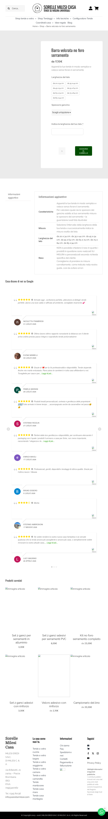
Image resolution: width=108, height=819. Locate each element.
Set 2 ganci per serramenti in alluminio (21, 639)
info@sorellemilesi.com (17, 797)
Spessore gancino (60, 105)
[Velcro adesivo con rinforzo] (54, 656)
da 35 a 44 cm (72, 83)
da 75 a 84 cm (72, 93)
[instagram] (98, 753)
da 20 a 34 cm (58, 83)
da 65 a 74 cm (58, 93)
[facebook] (88, 753)
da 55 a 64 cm (72, 88)
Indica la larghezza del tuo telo (67, 124)
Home (35, 26)
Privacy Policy (94, 763)
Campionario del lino (86, 702)
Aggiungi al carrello (83, 151)
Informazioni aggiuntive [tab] (14, 196)
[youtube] (88, 758)
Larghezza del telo (60, 77)
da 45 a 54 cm (58, 88)
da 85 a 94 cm (58, 98)
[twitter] (93, 753)
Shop (42, 26)
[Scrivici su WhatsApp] (101, 812)
